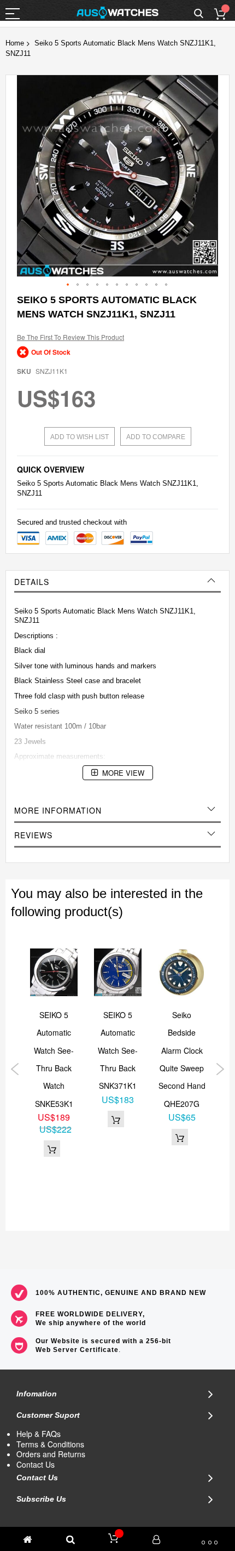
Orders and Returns (50, 1453)
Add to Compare (155, 437)
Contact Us (35, 1464)
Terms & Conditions (50, 1444)
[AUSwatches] (117, 13)
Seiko (26, 483)
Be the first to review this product (70, 337)
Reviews (33, 835)
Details (31, 581)
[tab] (117, 582)
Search (198, 14)
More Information (58, 810)
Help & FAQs (38, 1433)
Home (14, 43)
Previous (15, 1069)
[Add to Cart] (52, 1148)
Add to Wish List (79, 437)
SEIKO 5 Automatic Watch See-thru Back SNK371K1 (118, 1050)
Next (220, 1069)
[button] (68, 285)
